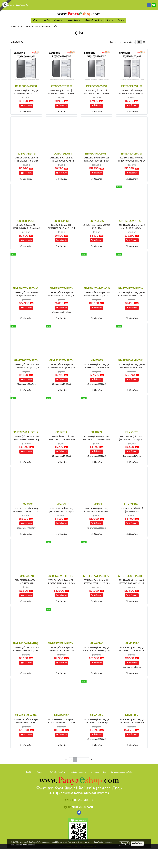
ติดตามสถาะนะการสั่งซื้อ (122, 772)
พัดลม (57, 20)
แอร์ (46, 20)
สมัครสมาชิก (23, 5)
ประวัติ (28, 772)
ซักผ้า (109, 20)
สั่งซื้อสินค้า (27, 105)
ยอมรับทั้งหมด (137, 843)
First (67, 759)
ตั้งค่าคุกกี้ (124, 843)
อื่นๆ (120, 20)
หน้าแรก (36, 20)
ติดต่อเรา (40, 772)
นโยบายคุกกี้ (30, 845)
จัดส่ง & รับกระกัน (78, 772)
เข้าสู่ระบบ (9, 5)
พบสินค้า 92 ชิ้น (16, 42)
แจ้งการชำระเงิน (98, 772)
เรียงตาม (113, 42)
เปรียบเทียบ (27, 111)
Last (91, 759)
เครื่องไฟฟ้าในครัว (92, 20)
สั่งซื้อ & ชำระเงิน (57, 772)
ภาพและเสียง (72, 20)
